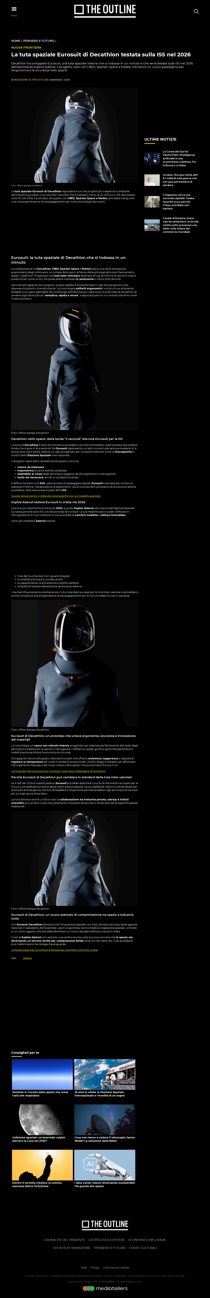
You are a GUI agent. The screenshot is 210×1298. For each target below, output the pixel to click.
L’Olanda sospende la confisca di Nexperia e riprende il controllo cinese (54, 950)
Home (15, 40)
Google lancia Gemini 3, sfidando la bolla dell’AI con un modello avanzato (56, 496)
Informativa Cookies (116, 1267)
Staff (84, 1267)
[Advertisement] (74, 227)
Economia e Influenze (147, 1240)
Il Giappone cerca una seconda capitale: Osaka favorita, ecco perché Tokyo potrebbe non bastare (178, 201)
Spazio (27, 958)
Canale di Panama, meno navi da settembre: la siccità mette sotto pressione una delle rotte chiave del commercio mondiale (180, 225)
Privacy (95, 1267)
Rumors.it (43, 1275)
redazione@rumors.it (129, 1281)
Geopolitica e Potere (107, 1240)
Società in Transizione (72, 1248)
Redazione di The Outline (31, 79)
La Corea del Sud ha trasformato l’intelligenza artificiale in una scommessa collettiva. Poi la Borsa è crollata (179, 158)
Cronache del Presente (64, 1240)
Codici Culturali (143, 1248)
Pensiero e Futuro (38, 40)
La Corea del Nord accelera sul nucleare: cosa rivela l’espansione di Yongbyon (58, 771)
